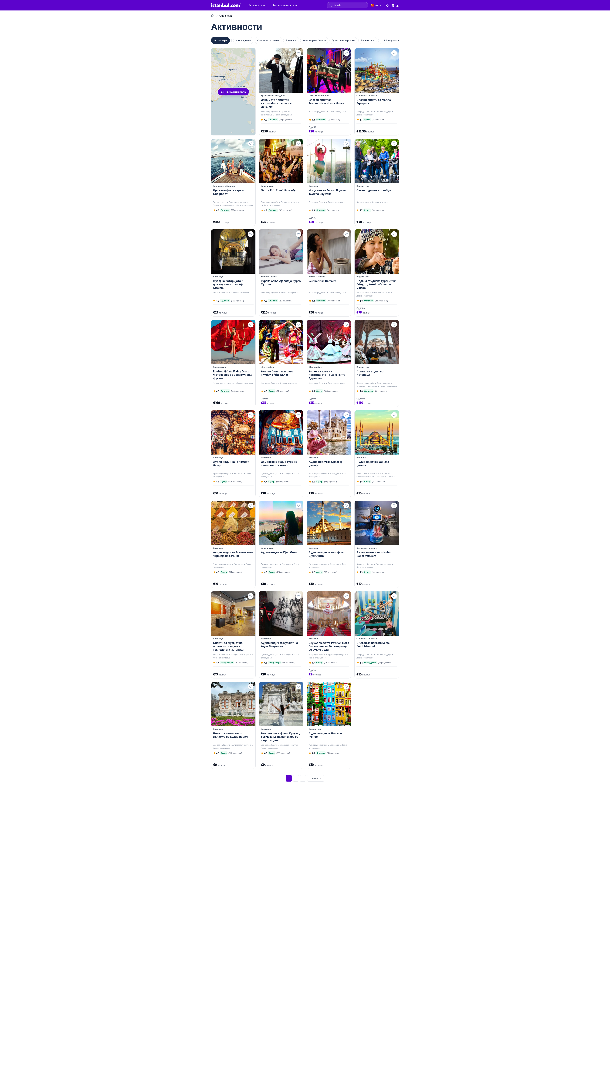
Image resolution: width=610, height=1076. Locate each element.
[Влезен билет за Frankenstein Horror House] (329, 91)
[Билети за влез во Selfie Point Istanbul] (377, 634)
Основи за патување (268, 40)
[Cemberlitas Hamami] (329, 272)
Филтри (222, 40)
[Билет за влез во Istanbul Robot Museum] (377, 544)
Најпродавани (243, 40)
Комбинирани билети (314, 40)
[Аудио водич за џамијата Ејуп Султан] (329, 544)
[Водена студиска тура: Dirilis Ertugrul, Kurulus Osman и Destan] (377, 272)
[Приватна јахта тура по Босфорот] (233, 182)
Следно (314, 778)
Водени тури (367, 40)
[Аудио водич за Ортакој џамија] (329, 453)
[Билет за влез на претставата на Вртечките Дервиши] (329, 363)
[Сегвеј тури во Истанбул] (377, 182)
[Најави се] (397, 5)
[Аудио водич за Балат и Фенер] (329, 725)
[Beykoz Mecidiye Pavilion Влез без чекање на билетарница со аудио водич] (329, 634)
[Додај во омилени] (298, 53)
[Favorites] (388, 5)
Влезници (291, 40)
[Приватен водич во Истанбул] (377, 363)
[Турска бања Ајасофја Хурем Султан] (281, 272)
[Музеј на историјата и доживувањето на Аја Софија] (233, 272)
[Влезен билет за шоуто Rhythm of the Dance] (281, 363)
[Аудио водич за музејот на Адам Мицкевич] (281, 634)
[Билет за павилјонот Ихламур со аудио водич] (233, 725)
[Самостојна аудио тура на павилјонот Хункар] (281, 453)
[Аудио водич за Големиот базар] (233, 453)
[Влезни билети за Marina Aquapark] (377, 91)
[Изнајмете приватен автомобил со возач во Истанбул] (281, 91)
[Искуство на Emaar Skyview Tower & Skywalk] (329, 182)
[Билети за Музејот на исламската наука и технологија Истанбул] (233, 634)
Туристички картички (343, 40)
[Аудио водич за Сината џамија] (377, 453)
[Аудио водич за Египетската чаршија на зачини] (233, 544)
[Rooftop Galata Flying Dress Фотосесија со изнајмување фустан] (233, 363)
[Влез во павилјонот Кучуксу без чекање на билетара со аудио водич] (281, 725)
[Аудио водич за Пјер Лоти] (281, 544)
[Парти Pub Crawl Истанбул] (281, 182)
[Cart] (392, 5)
